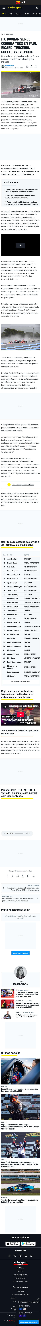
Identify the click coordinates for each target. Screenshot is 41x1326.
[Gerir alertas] (33, 876)
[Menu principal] (3, 7)
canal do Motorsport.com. (13, 744)
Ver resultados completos (20, 682)
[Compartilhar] (27, 66)
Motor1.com (20, 1271)
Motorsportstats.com (21, 1281)
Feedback (20, 1291)
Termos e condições (13, 1315)
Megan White (9, 65)
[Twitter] (12, 876)
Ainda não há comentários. (20, 917)
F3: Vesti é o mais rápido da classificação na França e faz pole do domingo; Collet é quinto (21, 203)
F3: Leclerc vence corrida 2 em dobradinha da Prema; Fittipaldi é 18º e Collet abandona (21, 190)
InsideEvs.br (20, 1268)
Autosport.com (20, 1278)
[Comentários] (36, 66)
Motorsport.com (30, 730)
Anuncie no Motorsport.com (20, 1294)
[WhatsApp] (17, 876)
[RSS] (31, 1256)
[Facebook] (7, 876)
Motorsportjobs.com (20, 1275)
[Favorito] (31, 66)
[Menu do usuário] (37, 8)
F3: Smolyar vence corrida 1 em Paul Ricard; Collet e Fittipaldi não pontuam (20, 196)
